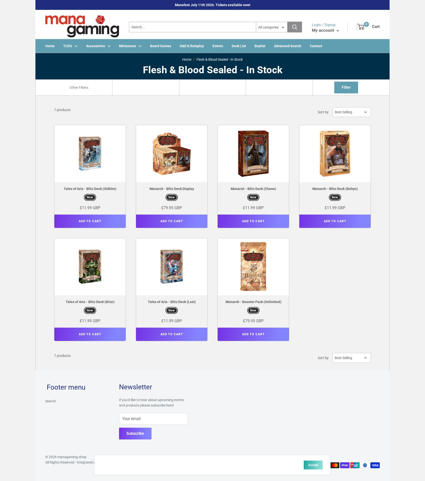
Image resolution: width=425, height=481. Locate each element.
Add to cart (90, 221)
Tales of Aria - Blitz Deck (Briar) (90, 302)
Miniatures (127, 46)
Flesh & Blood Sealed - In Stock (220, 59)
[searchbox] (79, 87)
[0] (360, 27)
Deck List (239, 46)
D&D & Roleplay (192, 46)
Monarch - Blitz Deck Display (172, 189)
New (90, 197)
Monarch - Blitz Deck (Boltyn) (335, 189)
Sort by (323, 112)
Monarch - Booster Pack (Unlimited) (253, 302)
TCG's (67, 46)
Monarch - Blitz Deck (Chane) (253, 189)
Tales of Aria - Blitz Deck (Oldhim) (90, 189)
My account (323, 30)
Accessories (95, 46)
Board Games (160, 46)
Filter (346, 87)
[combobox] (78, 87)
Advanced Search (287, 46)
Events (217, 46)
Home (50, 46)
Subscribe (135, 433)
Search (50, 401)
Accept (313, 465)
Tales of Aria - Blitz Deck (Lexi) (172, 302)
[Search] (294, 27)
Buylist (260, 46)
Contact (316, 46)
